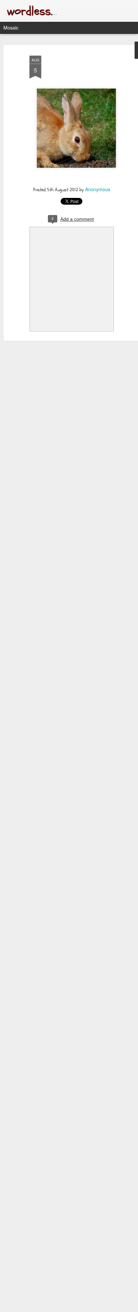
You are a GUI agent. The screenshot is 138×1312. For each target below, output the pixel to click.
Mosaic (10, 27)
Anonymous (97, 189)
